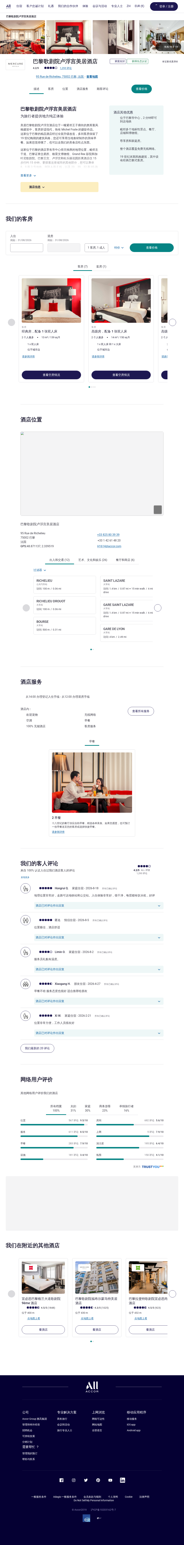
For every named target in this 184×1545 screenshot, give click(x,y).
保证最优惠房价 (170, 61)
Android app (134, 1430)
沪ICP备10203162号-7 (103, 1509)
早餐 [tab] (92, 741)
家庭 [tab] (88, 1108)
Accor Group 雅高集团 (34, 1418)
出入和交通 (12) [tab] (59, 560)
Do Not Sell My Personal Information (94, 1500)
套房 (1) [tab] (101, 266)
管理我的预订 (29, 1453)
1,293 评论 (66, 68)
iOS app (131, 1424)
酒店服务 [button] (31, 681)
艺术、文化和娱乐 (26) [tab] (92, 560)
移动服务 (132, 1418)
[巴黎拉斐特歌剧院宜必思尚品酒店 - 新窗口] (150, 1277)
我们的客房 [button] (19, 218)
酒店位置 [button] (31, 419)
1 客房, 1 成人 (96, 247)
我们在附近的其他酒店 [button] (33, 1245)
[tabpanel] (92, 332)
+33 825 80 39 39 (108, 534)
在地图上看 (33, 1318)
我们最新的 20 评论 (37, 1048)
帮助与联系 (28, 1459)
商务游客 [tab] (105, 1108)
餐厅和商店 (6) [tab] (125, 560)
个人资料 (113, 1496)
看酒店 (43, 1329)
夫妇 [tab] (73, 1108)
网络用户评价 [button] (36, 1079)
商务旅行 (62, 1418)
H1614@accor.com (109, 546)
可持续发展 (28, 1436)
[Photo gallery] (92, 37)
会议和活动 (63, 1424)
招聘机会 (27, 1430)
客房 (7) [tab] (83, 266)
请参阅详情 (58, 831)
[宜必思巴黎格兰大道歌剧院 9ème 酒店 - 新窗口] (43, 1277)
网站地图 (97, 1424)
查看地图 (92, 76)
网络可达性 (98, 1418)
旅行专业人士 (64, 1430)
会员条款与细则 (92, 1496)
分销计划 (27, 1441)
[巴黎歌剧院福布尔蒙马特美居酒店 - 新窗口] (96, 1277)
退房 (58, 238)
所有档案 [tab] (56, 1108)
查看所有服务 (141, 711)
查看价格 (141, 89)
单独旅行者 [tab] (126, 1108)
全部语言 (97, 1430)
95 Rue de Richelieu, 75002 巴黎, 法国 (60, 76)
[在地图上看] (91, 474)
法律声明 (144, 1496)
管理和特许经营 (31, 1424)
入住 (20, 238)
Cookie (128, 1496)
